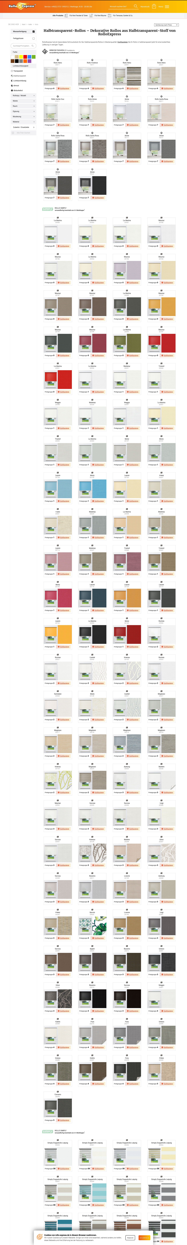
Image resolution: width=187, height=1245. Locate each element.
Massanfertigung (19, 31)
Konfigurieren (123, 42)
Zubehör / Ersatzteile (21, 127)
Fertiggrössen (18, 38)
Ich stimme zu (144, 1238)
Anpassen (130, 1238)
